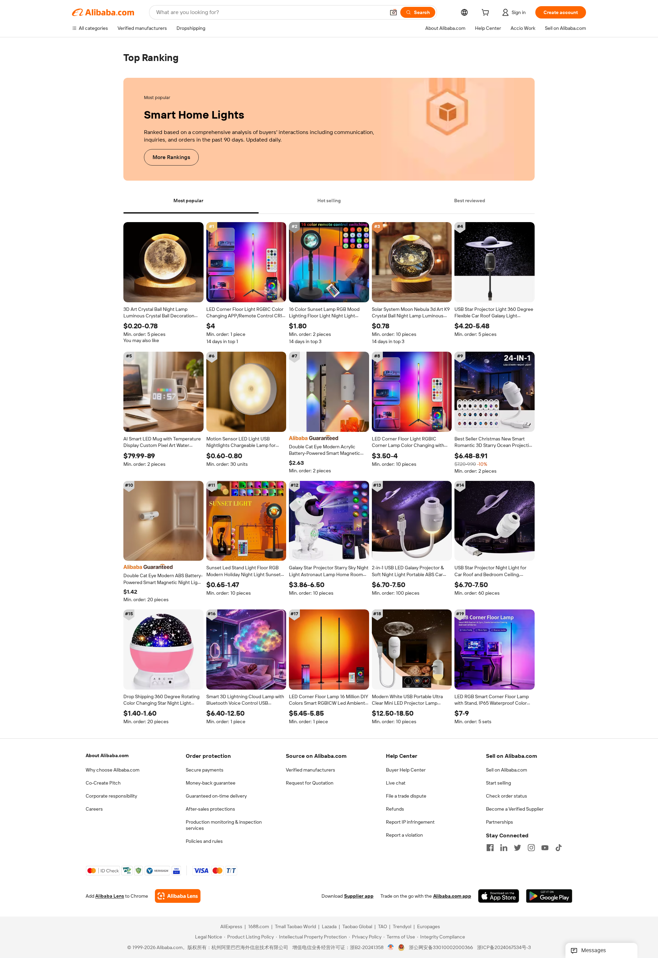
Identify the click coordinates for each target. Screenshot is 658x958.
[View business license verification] (391, 947)
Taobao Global (357, 927)
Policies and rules (204, 841)
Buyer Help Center (406, 770)
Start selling (498, 783)
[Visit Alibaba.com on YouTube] (545, 848)
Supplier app (359, 896)
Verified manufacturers (310, 770)
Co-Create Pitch (103, 783)
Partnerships (499, 822)
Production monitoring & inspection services (224, 825)
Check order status (506, 796)
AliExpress (231, 927)
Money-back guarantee (210, 783)
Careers (94, 809)
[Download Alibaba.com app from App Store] (498, 896)
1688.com (258, 927)
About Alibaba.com (107, 755)
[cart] (487, 13)
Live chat (395, 783)
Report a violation (404, 835)
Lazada (329, 927)
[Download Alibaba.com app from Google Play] (549, 896)
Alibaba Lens (109, 896)
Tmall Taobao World (295, 927)
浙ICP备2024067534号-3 (504, 947)
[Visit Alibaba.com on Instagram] (531, 848)
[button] (393, 12)
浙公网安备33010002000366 (441, 947)
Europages (428, 927)
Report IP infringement (410, 822)
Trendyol (402, 927)
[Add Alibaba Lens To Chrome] (177, 896)
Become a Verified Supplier (515, 809)
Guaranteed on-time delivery (216, 796)
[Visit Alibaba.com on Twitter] (517, 848)
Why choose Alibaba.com (112, 770)
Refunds (395, 809)
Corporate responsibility (111, 796)
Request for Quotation (309, 783)
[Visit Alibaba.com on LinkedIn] (504, 848)
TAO (382, 927)
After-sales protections (210, 809)
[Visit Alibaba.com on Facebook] (490, 848)
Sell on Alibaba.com (506, 770)
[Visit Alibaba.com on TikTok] (559, 848)
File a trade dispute (406, 796)
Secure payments (204, 770)
